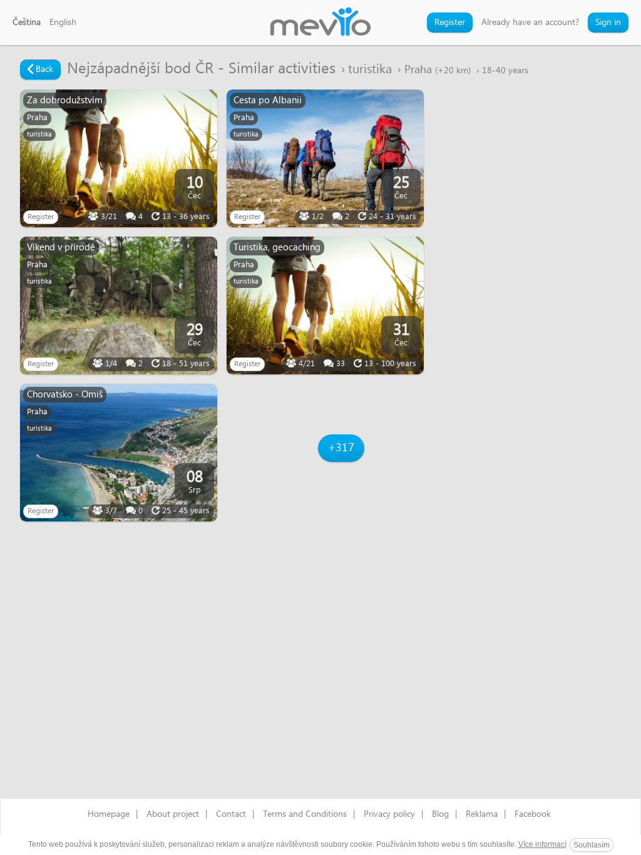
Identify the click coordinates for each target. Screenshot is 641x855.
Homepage (109, 814)
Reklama (482, 814)
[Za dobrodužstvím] (118, 158)
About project (172, 814)
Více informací (542, 844)
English (62, 22)
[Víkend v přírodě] (118, 305)
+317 (341, 448)
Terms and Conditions (305, 814)
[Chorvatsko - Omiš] (118, 452)
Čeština (27, 22)
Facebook (533, 814)
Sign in (608, 22)
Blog (440, 814)
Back (43, 69)
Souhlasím (591, 845)
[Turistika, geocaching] (325, 305)
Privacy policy (389, 814)
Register (449, 22)
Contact (231, 814)
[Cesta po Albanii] (325, 158)
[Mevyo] (320, 22)
